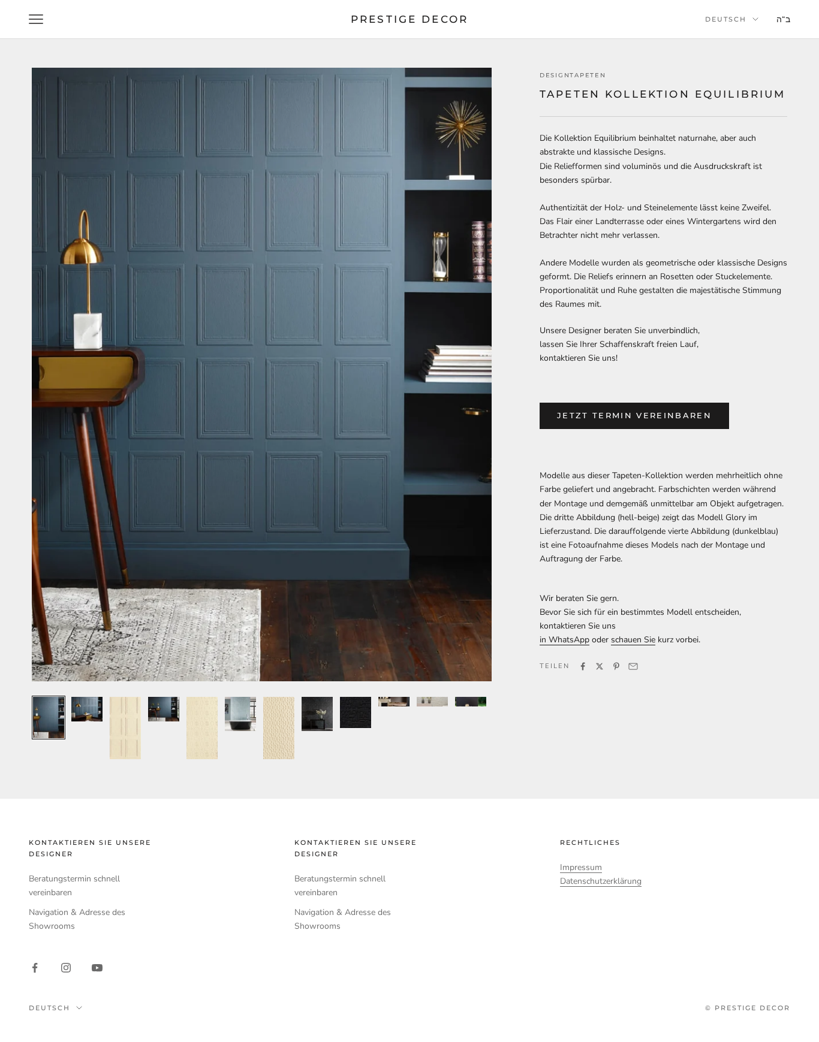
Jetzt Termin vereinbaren (634, 415)
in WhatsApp (564, 639)
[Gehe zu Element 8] (317, 714)
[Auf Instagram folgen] (66, 968)
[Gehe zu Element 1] (48, 718)
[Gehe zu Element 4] (163, 709)
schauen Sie (633, 639)
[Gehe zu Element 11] (432, 702)
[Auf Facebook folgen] (35, 968)
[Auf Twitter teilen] (599, 666)
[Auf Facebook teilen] (583, 666)
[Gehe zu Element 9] (355, 712)
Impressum (581, 867)
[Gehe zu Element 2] (87, 709)
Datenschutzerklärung (601, 881)
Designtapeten (573, 75)
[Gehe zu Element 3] (125, 728)
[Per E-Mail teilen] (633, 666)
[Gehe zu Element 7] (279, 728)
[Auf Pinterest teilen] (616, 666)
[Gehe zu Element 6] (240, 714)
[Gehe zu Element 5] (202, 728)
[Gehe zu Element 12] (470, 702)
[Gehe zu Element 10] (394, 702)
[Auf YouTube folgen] (97, 968)
